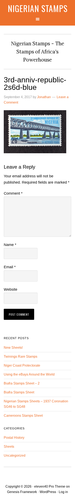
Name (10, 245)
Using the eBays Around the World (29, 374)
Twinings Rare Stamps (20, 356)
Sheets (9, 446)
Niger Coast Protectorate (22, 365)
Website (10, 289)
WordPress (48, 492)
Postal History (14, 437)
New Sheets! (13, 347)
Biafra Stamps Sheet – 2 (22, 383)
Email (10, 267)
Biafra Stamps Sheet (19, 392)
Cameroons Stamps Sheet (23, 415)
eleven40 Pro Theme (49, 486)
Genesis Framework (22, 492)
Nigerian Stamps (38, 8)
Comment (13, 193)
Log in (63, 492)
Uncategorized (14, 455)
